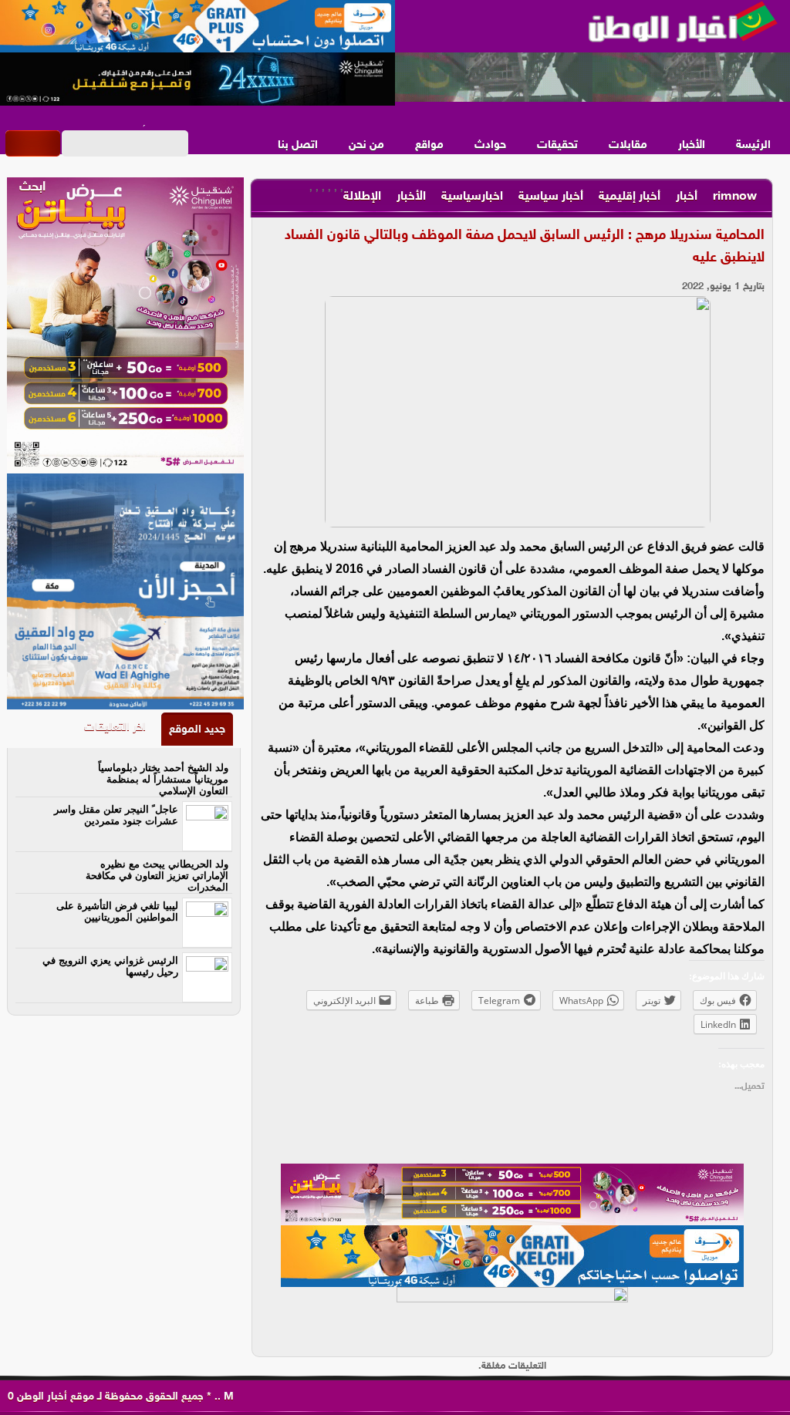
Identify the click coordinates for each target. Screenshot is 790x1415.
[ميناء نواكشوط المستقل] (592, 78)
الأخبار (691, 145)
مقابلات (628, 145)
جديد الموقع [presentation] (197, 729)
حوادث (490, 145)
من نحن (366, 145)
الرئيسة (753, 145)
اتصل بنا (298, 145)
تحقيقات (557, 145)
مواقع (429, 145)
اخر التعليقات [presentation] (115, 727)
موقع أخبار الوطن (54, 1396)
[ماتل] (512, 1318)
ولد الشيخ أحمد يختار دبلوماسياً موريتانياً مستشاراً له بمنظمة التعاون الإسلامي (163, 779)
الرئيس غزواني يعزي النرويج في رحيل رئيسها (110, 966)
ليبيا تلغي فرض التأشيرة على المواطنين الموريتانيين (117, 911)
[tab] (197, 729)
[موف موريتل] (197, 27)
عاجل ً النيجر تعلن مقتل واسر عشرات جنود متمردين (116, 815)
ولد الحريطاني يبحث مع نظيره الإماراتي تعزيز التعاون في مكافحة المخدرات (157, 875)
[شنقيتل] (197, 79)
